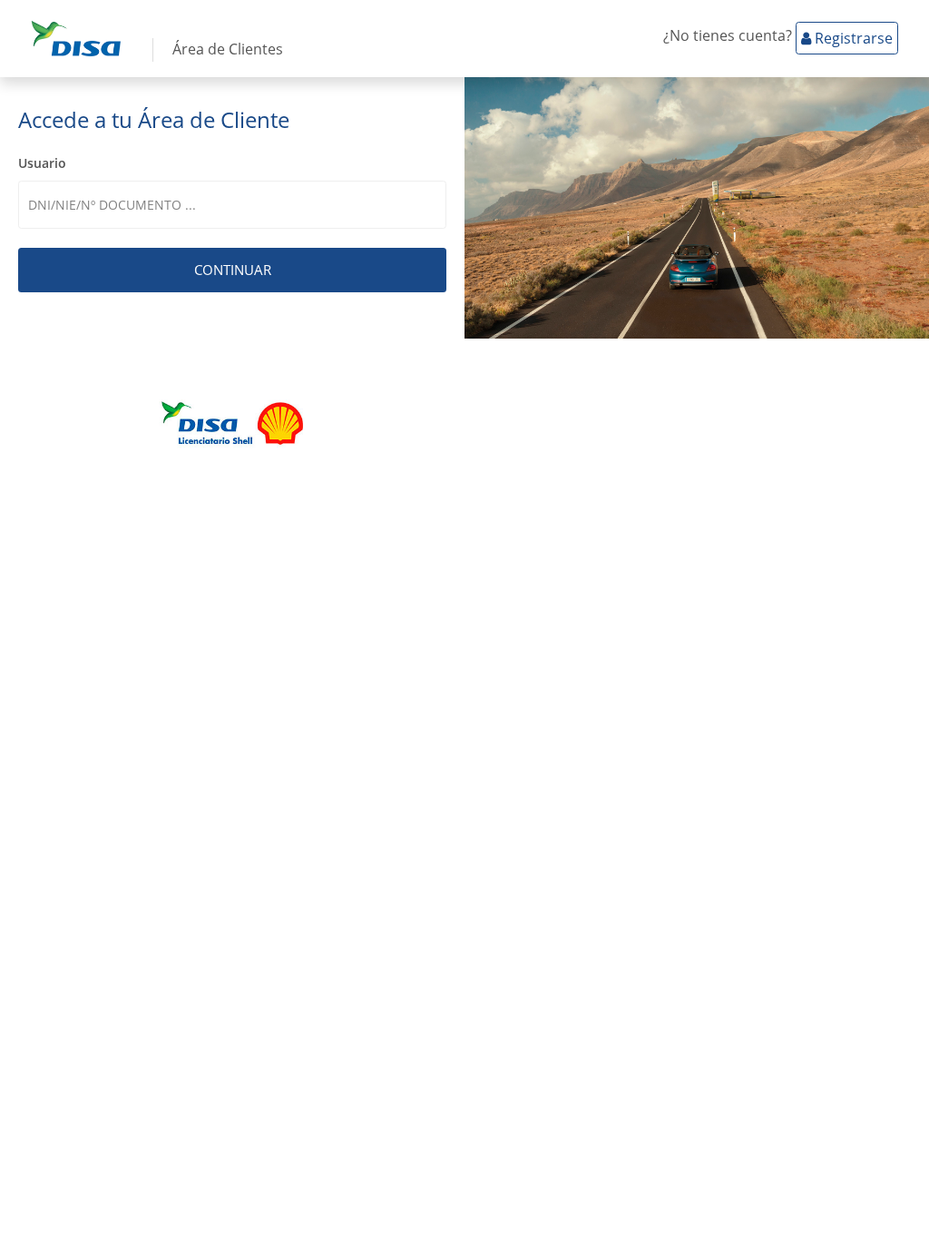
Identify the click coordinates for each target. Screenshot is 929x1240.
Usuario (42, 163)
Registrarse (852, 38)
